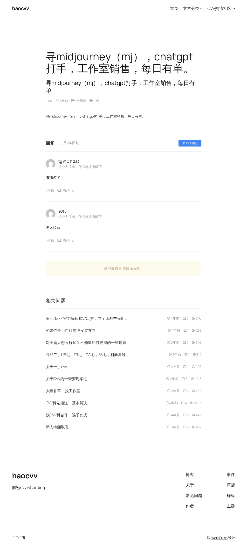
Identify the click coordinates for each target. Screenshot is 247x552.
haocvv (20, 8)
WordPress (219, 537)
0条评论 (68, 190)
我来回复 (192, 143)
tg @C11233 (68, 161)
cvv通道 (80, 100)
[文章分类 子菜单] (201, 8)
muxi (49, 100)
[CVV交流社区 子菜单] (234, 8)
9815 (62, 211)
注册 (126, 268)
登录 (111, 268)
